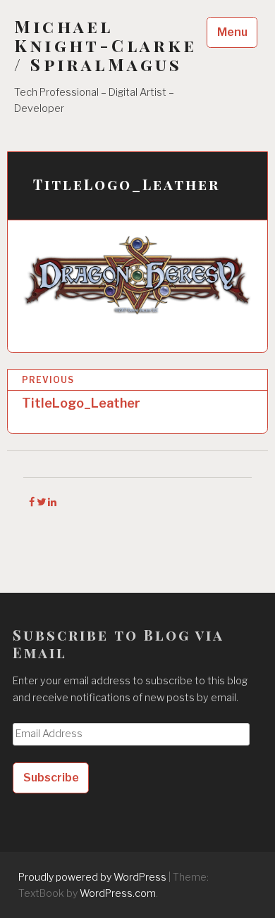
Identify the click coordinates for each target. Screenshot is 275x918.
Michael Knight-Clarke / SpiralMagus (105, 45)
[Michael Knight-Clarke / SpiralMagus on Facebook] (33, 502)
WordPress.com (118, 893)
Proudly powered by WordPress (92, 877)
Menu (232, 32)
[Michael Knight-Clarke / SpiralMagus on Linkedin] (52, 502)
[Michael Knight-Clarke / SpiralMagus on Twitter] (42, 502)
